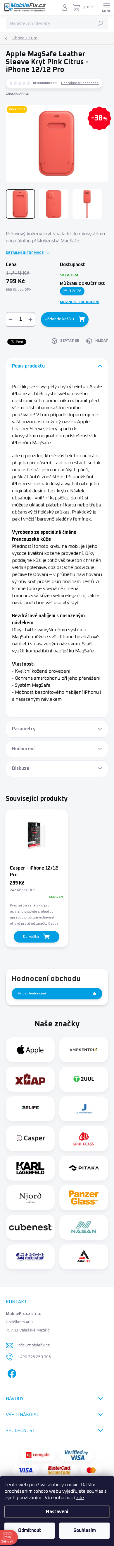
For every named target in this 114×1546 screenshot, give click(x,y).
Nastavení (57, 1511)
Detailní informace (25, 253)
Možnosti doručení (79, 302)
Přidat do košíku (59, 319)
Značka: (17, 93)
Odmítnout (29, 1530)
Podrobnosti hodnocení (80, 83)
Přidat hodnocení (32, 993)
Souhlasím (84, 1530)
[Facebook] (11, 1372)
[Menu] (106, 7)
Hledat (100, 23)
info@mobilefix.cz (34, 1345)
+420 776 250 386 (34, 1357)
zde (80, 1497)
